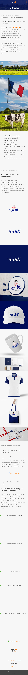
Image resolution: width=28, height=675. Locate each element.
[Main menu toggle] (26, 2)
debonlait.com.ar (10, 458)
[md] (14, 2)
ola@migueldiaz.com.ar (15, 660)
